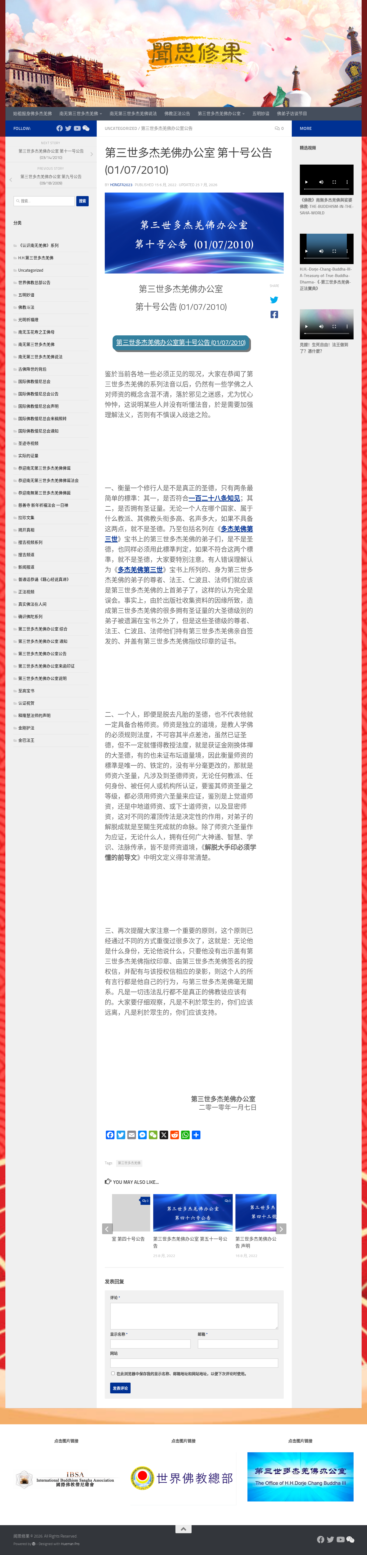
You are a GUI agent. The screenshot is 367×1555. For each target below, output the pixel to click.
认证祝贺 (26, 703)
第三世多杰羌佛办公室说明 (42, 678)
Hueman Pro (70, 1544)
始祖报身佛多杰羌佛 (32, 113)
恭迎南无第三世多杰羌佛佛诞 (44, 468)
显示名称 (119, 1334)
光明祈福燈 (28, 319)
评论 (115, 1297)
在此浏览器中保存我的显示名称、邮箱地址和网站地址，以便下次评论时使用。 (182, 1374)
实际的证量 (28, 455)
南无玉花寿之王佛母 (36, 332)
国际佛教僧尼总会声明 (38, 406)
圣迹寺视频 (28, 443)
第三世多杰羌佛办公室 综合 (42, 629)
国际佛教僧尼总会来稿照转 (42, 418)
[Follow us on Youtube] (77, 128)
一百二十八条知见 (214, 498)
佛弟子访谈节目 (292, 113)
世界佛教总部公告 (34, 282)
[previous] (107, 1228)
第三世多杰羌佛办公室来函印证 (46, 666)
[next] (281, 1228)
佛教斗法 (26, 307)
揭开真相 (26, 530)
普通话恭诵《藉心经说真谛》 (44, 579)
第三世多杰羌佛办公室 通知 (42, 641)
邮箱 (203, 1334)
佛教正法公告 (177, 113)
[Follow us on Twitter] (68, 128)
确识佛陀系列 (30, 616)
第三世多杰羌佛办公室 (219, 113)
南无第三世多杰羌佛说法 (133, 113)
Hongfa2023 (121, 185)
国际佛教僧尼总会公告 (38, 394)
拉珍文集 (26, 517)
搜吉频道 (26, 554)
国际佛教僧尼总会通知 (38, 431)
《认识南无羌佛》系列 (38, 245)
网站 (114, 1353)
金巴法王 (26, 740)
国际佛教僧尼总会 (34, 381)
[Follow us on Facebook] (59, 128)
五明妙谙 (260, 113)
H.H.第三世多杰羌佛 (35, 257)
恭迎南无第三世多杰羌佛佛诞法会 (48, 480)
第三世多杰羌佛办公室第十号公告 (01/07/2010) (180, 342)
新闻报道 (26, 567)
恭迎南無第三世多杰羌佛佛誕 (44, 493)
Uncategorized (121, 128)
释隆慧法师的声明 (34, 715)
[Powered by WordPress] (33, 1544)
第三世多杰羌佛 (129, 1163)
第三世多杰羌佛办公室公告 (167, 128)
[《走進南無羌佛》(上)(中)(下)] (85, 128)
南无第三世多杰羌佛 (78, 113)
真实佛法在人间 (32, 604)
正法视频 (26, 592)
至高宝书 (26, 690)
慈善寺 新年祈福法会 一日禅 (43, 505)
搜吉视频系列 (30, 542)
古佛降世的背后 (32, 369)
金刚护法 (26, 728)
